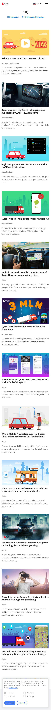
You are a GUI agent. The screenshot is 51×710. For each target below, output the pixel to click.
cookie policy (13, 688)
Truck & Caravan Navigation (33, 17)
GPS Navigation (13, 17)
